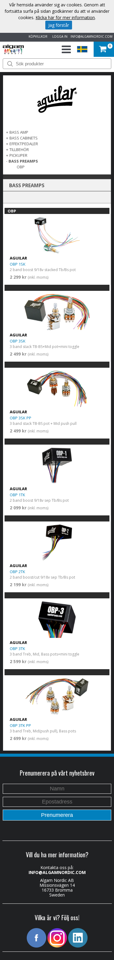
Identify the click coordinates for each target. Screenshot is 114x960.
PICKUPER (18, 155)
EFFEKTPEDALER (23, 143)
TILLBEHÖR (19, 149)
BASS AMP (18, 132)
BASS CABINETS (23, 138)
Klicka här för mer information (65, 17)
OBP (21, 167)
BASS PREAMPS (23, 161)
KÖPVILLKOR (37, 36)
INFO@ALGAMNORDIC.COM (91, 36)
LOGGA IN (58, 36)
